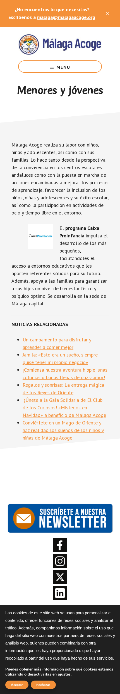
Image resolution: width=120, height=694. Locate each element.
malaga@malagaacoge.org (66, 17)
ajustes (64, 674)
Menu (63, 67)
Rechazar (43, 685)
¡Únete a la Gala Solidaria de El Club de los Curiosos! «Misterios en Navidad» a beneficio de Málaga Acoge (64, 407)
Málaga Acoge (60, 43)
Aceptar (17, 685)
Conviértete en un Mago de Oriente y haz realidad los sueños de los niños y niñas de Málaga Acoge (63, 430)
